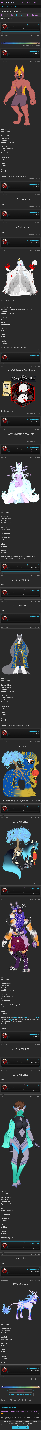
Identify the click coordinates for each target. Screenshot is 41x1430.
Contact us (4, 1412)
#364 (38, 223)
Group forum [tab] (20, 15)
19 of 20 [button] (20, 1391)
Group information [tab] (7, 15)
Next (27, 1391)
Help (31, 1412)
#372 (38, 742)
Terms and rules (14, 1412)
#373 (38, 817)
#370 (38, 601)
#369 (38, 575)
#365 (38, 251)
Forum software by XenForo (15, 1417)
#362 (38, 62)
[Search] (39, 2)
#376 (38, 1070)
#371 (38, 627)
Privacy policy (24, 1412)
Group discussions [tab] (33, 15)
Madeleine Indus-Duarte (30, 1017)
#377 (38, 1096)
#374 (38, 899)
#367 (38, 430)
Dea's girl (10, 1019)
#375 (38, 1045)
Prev (13, 1391)
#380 (38, 1379)
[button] (2, 2)
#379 (38, 1280)
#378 (38, 1254)
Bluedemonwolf (33, 25)
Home (35, 1412)
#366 (38, 366)
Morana (16, 1017)
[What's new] (35, 2)
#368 (38, 458)
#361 (38, 35)
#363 (38, 195)
